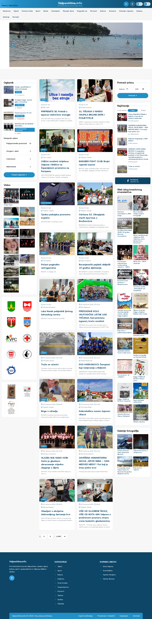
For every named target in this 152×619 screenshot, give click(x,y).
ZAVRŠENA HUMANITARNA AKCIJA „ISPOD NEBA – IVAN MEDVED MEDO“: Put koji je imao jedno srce (138, 128)
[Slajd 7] (75, 65)
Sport (38, 11)
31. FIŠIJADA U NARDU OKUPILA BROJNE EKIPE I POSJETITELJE (92, 115)
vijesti (81, 499)
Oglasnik (9, 82)
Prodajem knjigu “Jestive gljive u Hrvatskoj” (23, 101)
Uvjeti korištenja (85, 616)
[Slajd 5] (72, 65)
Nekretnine (19, 116)
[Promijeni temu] (139, 4)
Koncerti (61, 591)
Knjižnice (61, 579)
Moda (45, 11)
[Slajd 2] (66, 65)
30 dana (143, 110)
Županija (61, 604)
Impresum (124, 616)
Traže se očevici (50, 364)
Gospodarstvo (63, 587)
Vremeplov (55, 11)
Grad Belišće (108, 570)
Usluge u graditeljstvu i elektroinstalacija (23, 88)
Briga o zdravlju (49, 411)
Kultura (103, 11)
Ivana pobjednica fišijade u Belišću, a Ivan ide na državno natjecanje (137, 116)
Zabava (139, 11)
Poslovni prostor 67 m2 (23, 113)
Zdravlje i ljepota (126, 11)
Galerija (6, 17)
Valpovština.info (17, 561)
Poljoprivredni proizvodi (21, 129)
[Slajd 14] (85, 65)
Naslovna (7, 11)
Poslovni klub (27, 11)
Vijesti (16, 11)
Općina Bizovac (109, 579)
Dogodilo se (82, 11)
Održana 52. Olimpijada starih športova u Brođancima (92, 218)
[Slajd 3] (69, 65)
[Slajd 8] (76, 65)
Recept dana (68, 11)
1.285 (58, 536)
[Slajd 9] (78, 65)
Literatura (19, 105)
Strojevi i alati (18, 151)
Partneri (93, 11)
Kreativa (112, 11)
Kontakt (16, 17)
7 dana (133, 110)
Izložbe (60, 599)
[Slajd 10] (79, 65)
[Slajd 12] (82, 65)
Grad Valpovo (108, 566)
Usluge (18, 92)
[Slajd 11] (81, 65)
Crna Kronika (46, 203)
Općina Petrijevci (109, 575)
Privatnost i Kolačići (106, 616)
